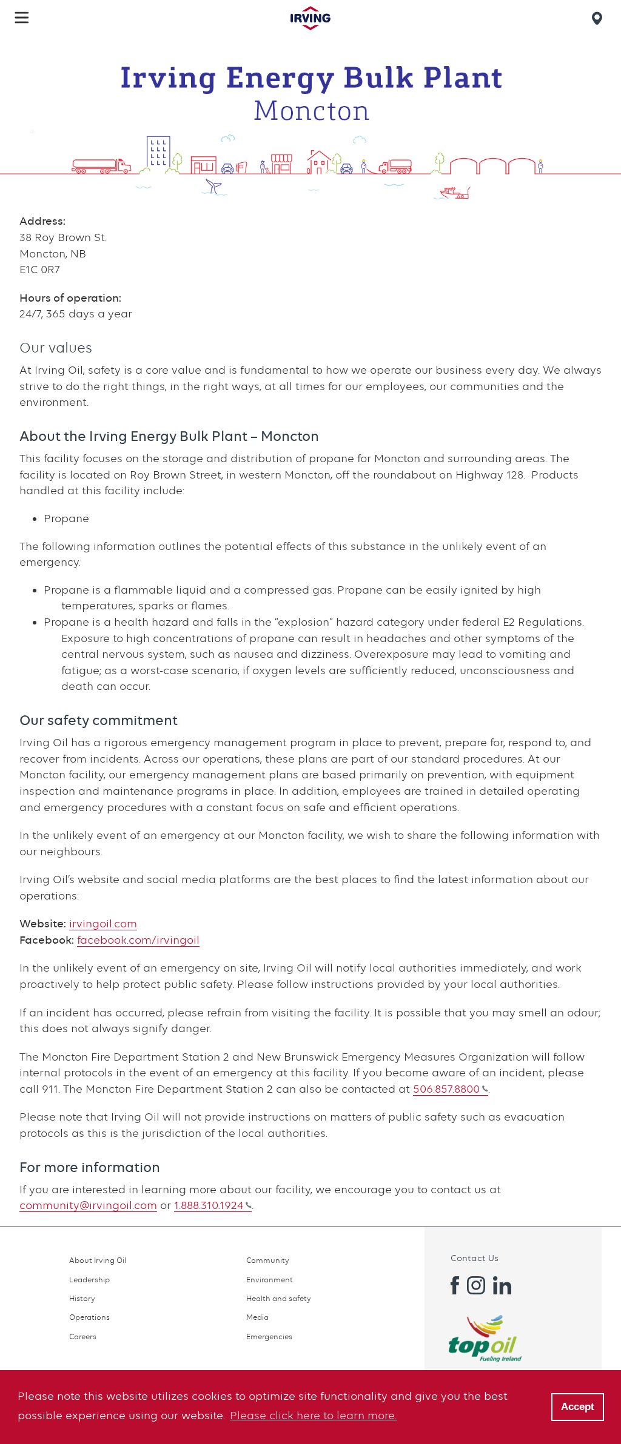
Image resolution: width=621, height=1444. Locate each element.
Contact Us (474, 1258)
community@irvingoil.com (88, 1205)
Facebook (450, 1285)
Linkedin (502, 1285)
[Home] (310, 18)
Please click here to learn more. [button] (313, 1415)
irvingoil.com (103, 923)
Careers (82, 1336)
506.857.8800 (446, 1088)
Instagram (476, 1285)
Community (267, 1260)
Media (257, 1317)
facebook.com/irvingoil (138, 939)
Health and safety (278, 1298)
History (82, 1298)
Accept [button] (577, 1407)
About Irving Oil (97, 1260)
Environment (269, 1279)
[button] (22, 17)
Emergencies (269, 1336)
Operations (89, 1317)
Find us (599, 18)
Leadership (89, 1279)
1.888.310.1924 (208, 1205)
